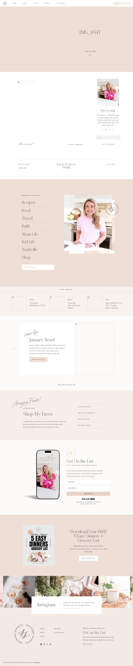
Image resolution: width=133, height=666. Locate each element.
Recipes (32, 299)
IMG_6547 (23, 168)
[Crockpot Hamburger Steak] (19, 303)
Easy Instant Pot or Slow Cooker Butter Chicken (113, 305)
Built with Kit (88, 499)
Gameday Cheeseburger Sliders (73, 305)
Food (107, 299)
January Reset (42, 340)
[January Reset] (94, 349)
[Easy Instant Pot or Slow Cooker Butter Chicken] (94, 303)
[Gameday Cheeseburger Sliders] (57, 303)
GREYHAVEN (37, 662)
